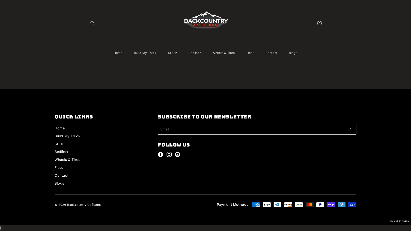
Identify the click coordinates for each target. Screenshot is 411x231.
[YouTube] (177, 154)
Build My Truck (67, 136)
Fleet (59, 167)
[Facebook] (160, 154)
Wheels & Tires (67, 159)
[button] (92, 23)
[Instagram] (169, 154)
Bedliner (62, 152)
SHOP (59, 144)
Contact (61, 175)
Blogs (59, 183)
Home (60, 128)
